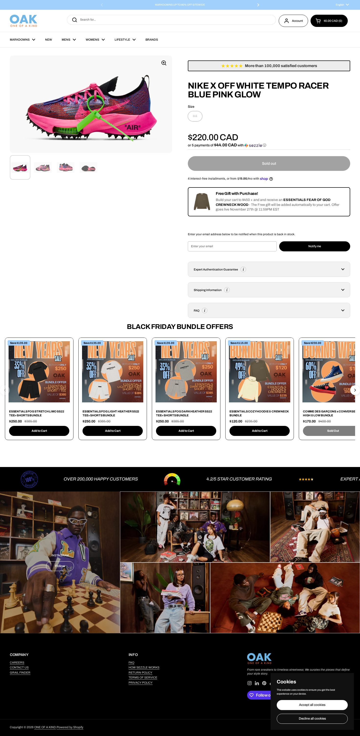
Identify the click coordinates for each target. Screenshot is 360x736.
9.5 (195, 116)
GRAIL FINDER (20, 672)
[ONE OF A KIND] (23, 21)
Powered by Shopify (70, 727)
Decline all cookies (312, 718)
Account (297, 21)
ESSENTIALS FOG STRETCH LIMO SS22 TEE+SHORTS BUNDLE (36, 413)
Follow (60, 566)
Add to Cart (39, 430)
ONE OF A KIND (45, 727)
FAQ (131, 662)
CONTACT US (19, 667)
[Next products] (355, 390)
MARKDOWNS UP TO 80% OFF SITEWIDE (180, 5)
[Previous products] (5, 390)
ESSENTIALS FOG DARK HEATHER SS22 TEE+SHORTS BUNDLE (184, 413)
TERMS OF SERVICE (143, 677)
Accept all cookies (312, 705)
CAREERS (17, 662)
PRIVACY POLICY (141, 682)
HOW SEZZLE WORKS (144, 667)
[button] (329, 21)
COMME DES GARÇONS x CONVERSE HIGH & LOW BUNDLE (329, 413)
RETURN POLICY (140, 672)
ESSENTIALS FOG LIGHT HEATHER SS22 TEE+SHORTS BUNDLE (111, 413)
